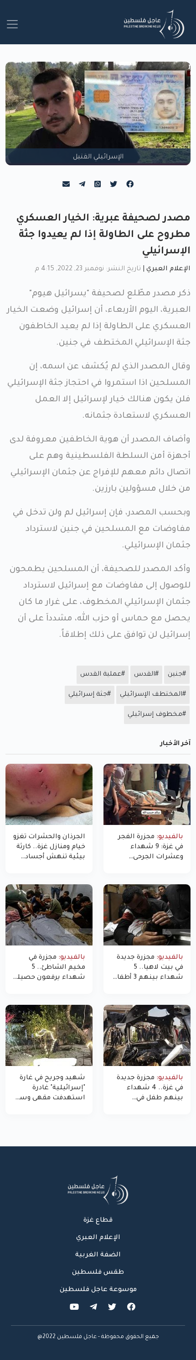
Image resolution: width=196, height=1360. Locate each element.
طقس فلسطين (98, 1272)
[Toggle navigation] (12, 24)
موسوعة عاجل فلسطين (98, 1290)
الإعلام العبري (168, 269)
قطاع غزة (98, 1220)
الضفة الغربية (98, 1255)
